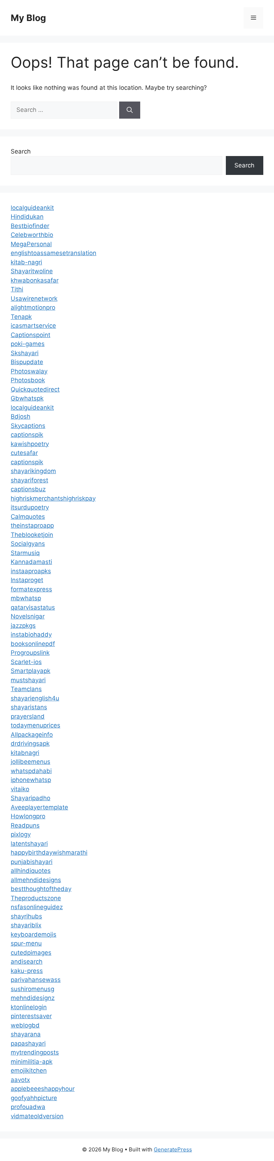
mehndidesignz (33, 997)
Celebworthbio (32, 234)
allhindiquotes (31, 870)
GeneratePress (173, 1149)
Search (21, 151)
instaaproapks (31, 571)
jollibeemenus (30, 761)
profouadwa (28, 1106)
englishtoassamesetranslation (53, 252)
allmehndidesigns (36, 879)
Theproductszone (36, 898)
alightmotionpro (33, 307)
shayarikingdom (33, 471)
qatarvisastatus (33, 607)
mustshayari (28, 680)
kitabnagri (25, 752)
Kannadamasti (31, 561)
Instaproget (27, 580)
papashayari (28, 1043)
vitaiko (20, 789)
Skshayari (25, 353)
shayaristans (29, 707)
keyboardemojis (33, 934)
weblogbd (25, 1025)
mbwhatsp (26, 598)
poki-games (28, 343)
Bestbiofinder (30, 225)
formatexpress (31, 589)
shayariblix (26, 925)
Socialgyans (28, 543)
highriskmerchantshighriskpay (53, 498)
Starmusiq (25, 552)
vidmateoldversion (37, 1116)
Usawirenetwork (34, 298)
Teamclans (26, 689)
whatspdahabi (31, 770)
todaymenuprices (35, 725)
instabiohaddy (31, 634)
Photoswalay (29, 371)
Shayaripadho (30, 798)
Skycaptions (28, 425)
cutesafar (24, 452)
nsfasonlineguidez (37, 907)
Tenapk (21, 316)
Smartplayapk (30, 670)
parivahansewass (36, 979)
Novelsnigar (28, 616)
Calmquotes (28, 516)
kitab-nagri (26, 262)
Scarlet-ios (26, 661)
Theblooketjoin (32, 534)
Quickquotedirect (35, 389)
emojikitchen (29, 1070)
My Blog (28, 17)
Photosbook (28, 380)
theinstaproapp (32, 525)
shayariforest (29, 480)
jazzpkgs (23, 625)
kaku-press (27, 970)
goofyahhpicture (34, 1098)
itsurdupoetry (30, 507)
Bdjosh (20, 416)
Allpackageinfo (32, 734)
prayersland (28, 716)
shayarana (26, 1034)
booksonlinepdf (33, 643)
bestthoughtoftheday (41, 888)
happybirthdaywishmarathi (49, 852)
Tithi (17, 289)
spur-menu (26, 943)
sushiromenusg (32, 988)
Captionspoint (30, 334)
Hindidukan (27, 216)
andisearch (26, 961)
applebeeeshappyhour (43, 1088)
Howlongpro (28, 816)
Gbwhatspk (27, 398)
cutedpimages (31, 952)
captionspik (27, 434)
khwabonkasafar (35, 280)
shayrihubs (26, 916)
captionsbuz (28, 489)
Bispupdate (27, 362)
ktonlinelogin (29, 1007)
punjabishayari (31, 861)
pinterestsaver (31, 1016)
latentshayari (29, 843)
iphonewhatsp (31, 779)
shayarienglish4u (35, 698)
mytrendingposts (35, 1052)
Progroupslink (30, 652)
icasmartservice (33, 325)
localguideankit (32, 207)
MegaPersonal (31, 244)
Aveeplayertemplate (39, 807)
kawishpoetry (30, 443)
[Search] (129, 110)
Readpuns (25, 825)
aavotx (20, 1079)
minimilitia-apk (31, 1061)
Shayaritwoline (32, 271)
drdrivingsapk (30, 743)
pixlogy (21, 834)
